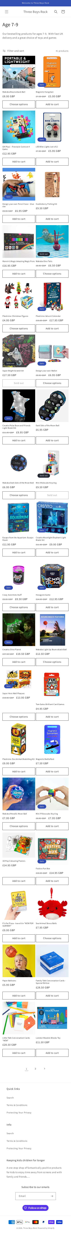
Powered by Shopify (46, 1228)
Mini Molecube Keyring (46, 482)
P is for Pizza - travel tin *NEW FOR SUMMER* (18, 924)
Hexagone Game (43, 595)
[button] (6, 11)
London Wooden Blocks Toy (48, 1038)
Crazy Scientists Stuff (11, 595)
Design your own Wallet (46, 370)
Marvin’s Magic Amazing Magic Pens (18, 261)
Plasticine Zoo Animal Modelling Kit (18, 759)
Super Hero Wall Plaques (13, 693)
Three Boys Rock (30, 1228)
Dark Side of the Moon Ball (47, 425)
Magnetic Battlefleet (45, 759)
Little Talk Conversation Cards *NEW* (16, 1039)
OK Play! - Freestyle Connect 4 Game (16, 148)
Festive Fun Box (43, 868)
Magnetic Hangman (45, 92)
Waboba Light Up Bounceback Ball (51, 649)
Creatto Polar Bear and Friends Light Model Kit (16, 426)
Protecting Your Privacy (19, 1112)
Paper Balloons (9, 980)
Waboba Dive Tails (44, 261)
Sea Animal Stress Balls (46, 923)
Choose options (19, 104)
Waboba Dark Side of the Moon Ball (18, 482)
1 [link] (26, 1068)
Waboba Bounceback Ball (13, 92)
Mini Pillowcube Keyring (47, 813)
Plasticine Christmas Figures (15, 316)
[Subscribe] (52, 1196)
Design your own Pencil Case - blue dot (18, 205)
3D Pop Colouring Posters (13, 861)
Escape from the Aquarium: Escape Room (17, 538)
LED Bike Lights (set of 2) (47, 146)
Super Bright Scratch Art (13, 370)
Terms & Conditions (17, 1105)
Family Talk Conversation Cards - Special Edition (51, 981)
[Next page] (44, 1068)
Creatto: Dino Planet (11, 649)
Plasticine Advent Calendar (48, 316)
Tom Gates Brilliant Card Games (50, 704)
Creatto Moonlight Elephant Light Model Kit (51, 538)
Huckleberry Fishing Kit (46, 204)
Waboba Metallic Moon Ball (14, 813)
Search (10, 1097)
